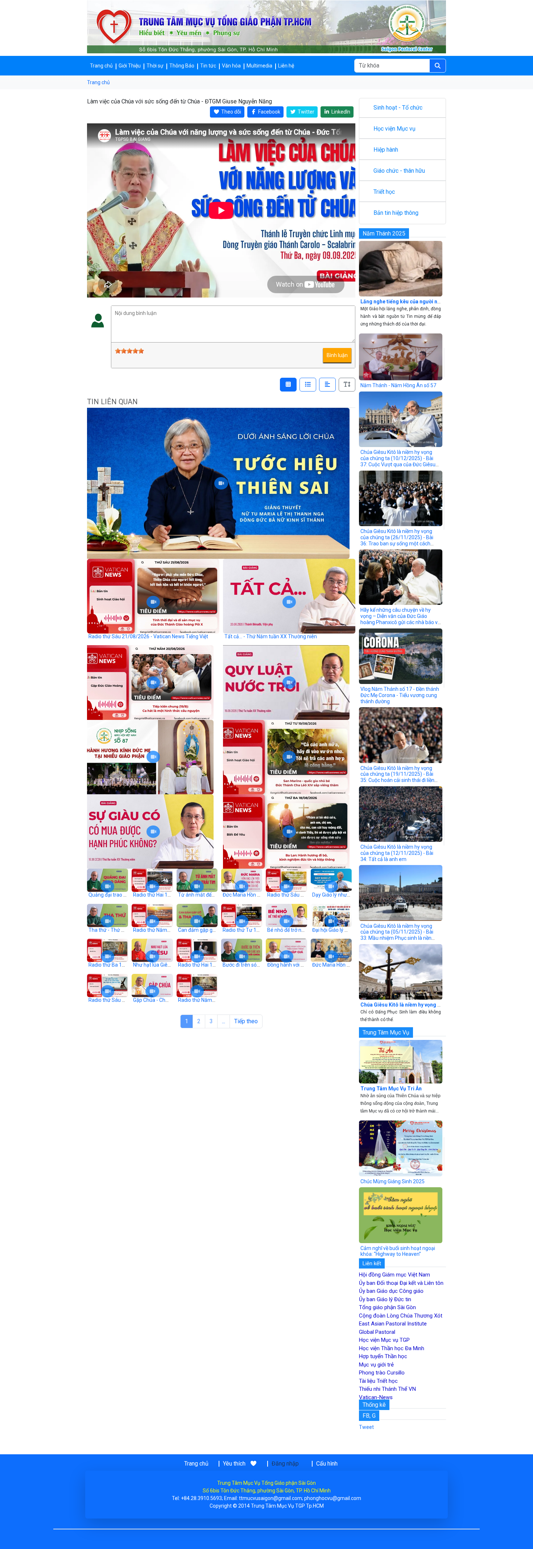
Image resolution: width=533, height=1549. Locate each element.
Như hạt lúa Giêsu (153, 965)
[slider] (129, 351)
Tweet (366, 1427)
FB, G (369, 1415)
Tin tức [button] (208, 66)
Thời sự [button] (155, 66)
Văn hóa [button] (231, 66)
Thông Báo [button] (181, 66)
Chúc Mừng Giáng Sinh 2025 (392, 1181)
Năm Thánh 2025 (384, 233)
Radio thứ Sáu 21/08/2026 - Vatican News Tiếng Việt (148, 636)
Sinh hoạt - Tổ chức (397, 107)
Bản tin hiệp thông (395, 212)
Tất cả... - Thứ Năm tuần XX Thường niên (270, 636)
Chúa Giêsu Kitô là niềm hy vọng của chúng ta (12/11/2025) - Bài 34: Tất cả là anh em (396, 853)
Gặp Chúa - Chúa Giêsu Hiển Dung (171, 1000)
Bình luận (337, 355)
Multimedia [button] (259, 66)
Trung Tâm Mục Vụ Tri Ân (391, 1088)
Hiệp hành (385, 149)
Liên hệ (286, 66)
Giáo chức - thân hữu (399, 170)
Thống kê (374, 1404)
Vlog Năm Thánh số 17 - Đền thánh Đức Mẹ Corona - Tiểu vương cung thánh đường (399, 695)
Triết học (384, 191)
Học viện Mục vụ (394, 128)
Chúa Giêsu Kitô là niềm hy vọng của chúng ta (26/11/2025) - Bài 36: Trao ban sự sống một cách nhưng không (396, 540)
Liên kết (372, 1263)
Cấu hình (327, 1463)
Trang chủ (101, 66)
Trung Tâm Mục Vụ (386, 1032)
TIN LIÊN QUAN (112, 401)
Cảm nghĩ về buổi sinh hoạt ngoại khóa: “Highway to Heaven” (397, 1251)
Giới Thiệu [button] (130, 66)
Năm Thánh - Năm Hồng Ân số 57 (398, 385)
